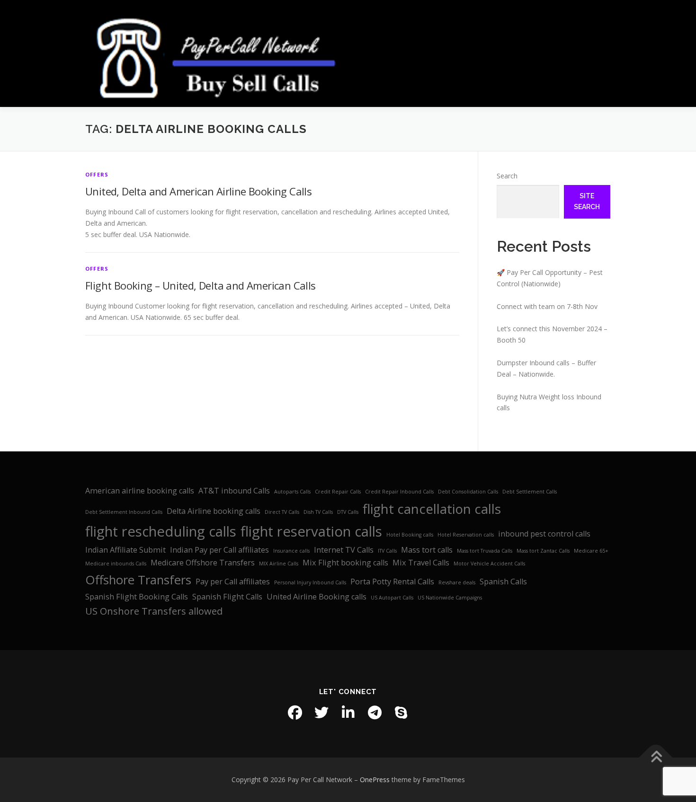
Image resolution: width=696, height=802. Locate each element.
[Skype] (401, 712)
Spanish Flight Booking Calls (136, 596)
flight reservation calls (311, 531)
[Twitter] (321, 712)
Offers (96, 174)
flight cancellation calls (432, 509)
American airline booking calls (139, 490)
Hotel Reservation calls (465, 534)
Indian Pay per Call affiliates (219, 550)
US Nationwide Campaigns (450, 597)
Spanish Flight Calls (227, 596)
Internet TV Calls (344, 550)
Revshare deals (456, 582)
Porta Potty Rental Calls (392, 581)
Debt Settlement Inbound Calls (123, 512)
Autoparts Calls (292, 491)
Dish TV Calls (318, 512)
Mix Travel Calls (421, 562)
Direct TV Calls (282, 512)
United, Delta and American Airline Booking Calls (198, 191)
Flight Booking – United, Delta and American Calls (200, 285)
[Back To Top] (656, 757)
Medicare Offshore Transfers (203, 562)
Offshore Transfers (138, 580)
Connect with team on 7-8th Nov (547, 306)
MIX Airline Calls (278, 563)
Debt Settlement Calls (529, 491)
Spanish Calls (503, 581)
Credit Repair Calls (338, 491)
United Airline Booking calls (316, 596)
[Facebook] (295, 712)
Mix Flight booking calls (345, 562)
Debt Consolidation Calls (468, 491)
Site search (587, 201)
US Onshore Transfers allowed (154, 611)
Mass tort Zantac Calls (543, 550)
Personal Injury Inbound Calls (310, 582)
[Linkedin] (348, 712)
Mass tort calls (427, 550)
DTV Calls (347, 512)
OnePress (375, 779)
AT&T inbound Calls (234, 490)
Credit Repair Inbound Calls (399, 491)
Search (507, 175)
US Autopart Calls (392, 597)
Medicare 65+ (591, 550)
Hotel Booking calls (409, 534)
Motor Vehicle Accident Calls (489, 563)
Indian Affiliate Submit (125, 550)
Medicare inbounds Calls (115, 563)
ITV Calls (387, 550)
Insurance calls (291, 550)
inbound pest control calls (544, 534)
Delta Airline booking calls (213, 511)
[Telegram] (374, 712)
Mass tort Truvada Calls (484, 550)
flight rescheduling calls (160, 531)
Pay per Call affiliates (233, 581)
